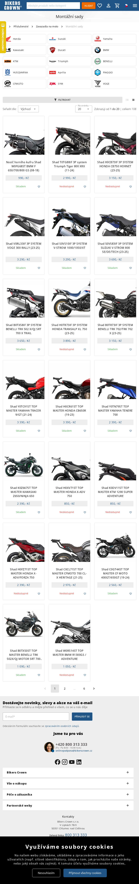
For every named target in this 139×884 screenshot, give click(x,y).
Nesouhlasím (46, 873)
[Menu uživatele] (108, 6)
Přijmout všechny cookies (85, 873)
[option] (24, 39)
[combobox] (83, 109)
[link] (24, 39)
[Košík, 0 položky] (117, 6)
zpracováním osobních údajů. (62, 726)
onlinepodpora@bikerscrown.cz (74, 750)
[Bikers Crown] (14, 5)
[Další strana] (94, 688)
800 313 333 (76, 834)
